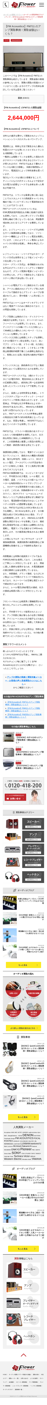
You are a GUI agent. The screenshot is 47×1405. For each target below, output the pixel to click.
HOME (5, 1374)
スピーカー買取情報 (21, 1382)
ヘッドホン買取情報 (35, 1385)
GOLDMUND (24, 1141)
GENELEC (16, 1141)
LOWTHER (16, 1144)
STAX (23, 1153)
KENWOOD (8, 1144)
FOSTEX (8, 1141)
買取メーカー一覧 (13, 1378)
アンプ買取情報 (33, 1382)
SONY (16, 1153)
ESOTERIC (37, 1135)
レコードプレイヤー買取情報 (20, 1385)
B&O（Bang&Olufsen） (11, 1135)
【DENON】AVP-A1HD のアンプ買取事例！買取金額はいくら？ (29, 740)
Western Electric (13, 1159)
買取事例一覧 (18, 1389)
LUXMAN (25, 1143)
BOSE (20, 1135)
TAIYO (33, 1153)
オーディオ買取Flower (20, 1396)
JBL (35, 1141)
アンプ (6, 40)
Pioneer (26, 1149)
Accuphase (7, 1132)
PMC (33, 1150)
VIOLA (32, 1156)
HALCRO (31, 1141)
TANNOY (38, 1153)
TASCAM (6, 1156)
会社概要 (11, 1382)
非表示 (26, 98)
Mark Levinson (8, 1146)
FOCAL (37, 1138)
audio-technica (33, 1132)
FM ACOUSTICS (16, 40)
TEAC (11, 1156)
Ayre (39, 1132)
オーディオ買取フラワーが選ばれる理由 (20, 1374)
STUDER (28, 1153)
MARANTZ (36, 1143)
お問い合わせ (24, 1378)
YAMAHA (36, 1159)
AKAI (12, 1132)
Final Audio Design (9, 1138)
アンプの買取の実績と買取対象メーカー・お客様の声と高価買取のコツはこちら (23, 680)
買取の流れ (36, 1374)
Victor (27, 1156)
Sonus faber (7, 1153)
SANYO (37, 1150)
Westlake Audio (26, 1159)
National (34, 1146)
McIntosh (17, 1146)
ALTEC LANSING (23, 1132)
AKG (16, 1132)
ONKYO (15, 1149)
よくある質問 (33, 1378)
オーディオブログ (8, 1389)
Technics (18, 1156)
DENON (28, 1135)
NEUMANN (7, 1150)
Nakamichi (27, 1146)
